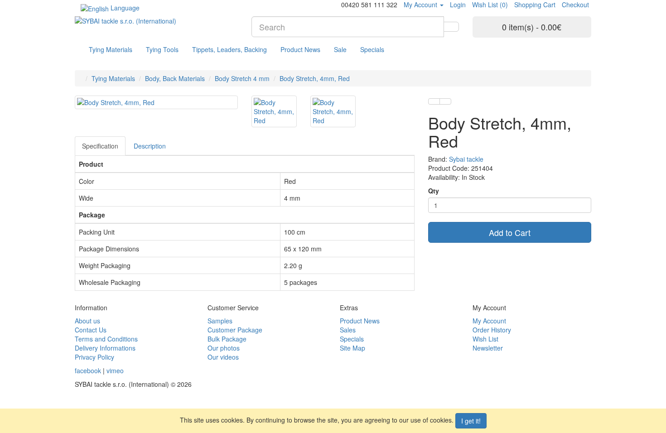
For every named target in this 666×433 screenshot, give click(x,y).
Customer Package (235, 329)
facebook (88, 370)
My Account (489, 320)
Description (150, 145)
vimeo (115, 370)
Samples (220, 320)
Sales (348, 329)
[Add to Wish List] (434, 101)
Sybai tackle (466, 159)
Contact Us (90, 329)
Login (458, 4)
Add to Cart (510, 232)
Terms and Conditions (106, 338)
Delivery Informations (105, 347)
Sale (340, 49)
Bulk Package (227, 338)
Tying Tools (162, 49)
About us (87, 320)
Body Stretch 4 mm (242, 78)
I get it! (471, 420)
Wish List (485, 338)
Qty (433, 190)
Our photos (224, 347)
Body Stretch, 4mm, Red (315, 78)
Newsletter (488, 347)
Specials (372, 49)
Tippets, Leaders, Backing (229, 49)
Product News (300, 49)
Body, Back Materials (175, 78)
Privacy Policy (94, 356)
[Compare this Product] (445, 101)
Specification (100, 145)
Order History (492, 329)
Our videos (223, 356)
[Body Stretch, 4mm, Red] (156, 102)
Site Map (352, 347)
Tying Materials (110, 49)
